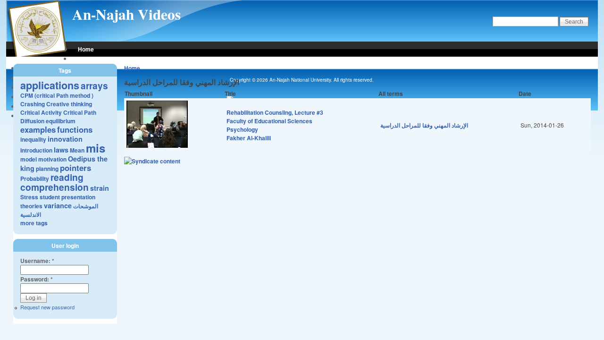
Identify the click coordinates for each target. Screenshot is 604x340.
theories (31, 206)
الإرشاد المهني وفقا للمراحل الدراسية (424, 125)
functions (74, 129)
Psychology (242, 129)
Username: (37, 260)
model (28, 159)
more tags (34, 223)
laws (61, 149)
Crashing (32, 104)
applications (49, 85)
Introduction (36, 150)
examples (38, 129)
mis (95, 148)
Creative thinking (69, 104)
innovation (65, 139)
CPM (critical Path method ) (56, 95)
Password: (36, 279)
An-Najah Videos (126, 14)
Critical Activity (41, 112)
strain (99, 188)
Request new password (47, 307)
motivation (52, 159)
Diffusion (32, 121)
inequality (33, 139)
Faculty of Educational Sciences (269, 121)
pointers (75, 167)
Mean (77, 150)
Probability (34, 178)
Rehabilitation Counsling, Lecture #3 (274, 112)
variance (58, 205)
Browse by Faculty (103, 58)
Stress (29, 197)
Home (86, 49)
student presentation (67, 197)
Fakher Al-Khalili (248, 138)
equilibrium (61, 121)
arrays (94, 85)
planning (47, 168)
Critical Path (79, 112)
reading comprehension (54, 182)
